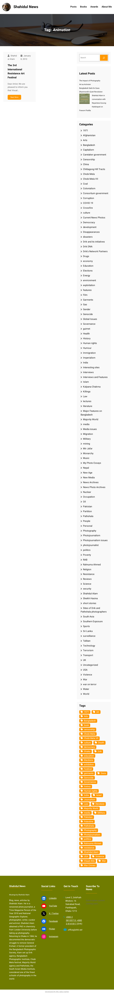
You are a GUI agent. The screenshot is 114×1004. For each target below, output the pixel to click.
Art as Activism (85, 84)
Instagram (53, 936)
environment (89, 280)
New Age (87, 472)
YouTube (53, 905)
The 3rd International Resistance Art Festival (16, 71)
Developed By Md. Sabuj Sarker (57, 991)
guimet (86, 329)
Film (85, 295)
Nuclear (87, 492)
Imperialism (89, 357)
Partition (87, 511)
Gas (85, 304)
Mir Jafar (87, 448)
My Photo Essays (92, 463)
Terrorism (88, 650)
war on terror (89, 684)
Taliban (86, 641)
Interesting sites (91, 367)
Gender (86, 309)
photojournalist (91, 545)
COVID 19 (88, 203)
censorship (89, 729)
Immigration (89, 353)
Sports (86, 626)
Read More (14, 97)
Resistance (88, 574)
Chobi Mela (89, 174)
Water (86, 689)
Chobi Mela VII (90, 179)
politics (87, 550)
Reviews (87, 579)
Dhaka (87, 751)
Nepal (86, 468)
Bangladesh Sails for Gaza (89, 88)
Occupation (89, 497)
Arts (85, 140)
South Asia (88, 616)
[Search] (104, 58)
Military (87, 439)
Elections (88, 270)
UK (84, 660)
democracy (89, 747)
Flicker (52, 928)
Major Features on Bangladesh (91, 412)
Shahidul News (25, 7)
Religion (87, 569)
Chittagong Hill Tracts (94, 169)
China (86, 164)
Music (86, 458)
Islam (86, 382)
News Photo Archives (94, 487)
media (86, 424)
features (87, 290)
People (86, 521)
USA (85, 670)
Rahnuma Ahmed (92, 564)
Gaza (103, 773)
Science (87, 584)
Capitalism (88, 150)
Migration (88, 434)
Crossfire (88, 208)
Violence (87, 674)
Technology (89, 645)
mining (86, 443)
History (87, 338)
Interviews (88, 372)
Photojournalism (91, 535)
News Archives (91, 482)
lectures (87, 401)
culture (86, 212)
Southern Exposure (93, 621)
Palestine (88, 821)
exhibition (89, 764)
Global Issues (90, 319)
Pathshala (88, 516)
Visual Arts (89, 861)
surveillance (89, 636)
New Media (89, 477)
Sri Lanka (88, 631)
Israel (99, 795)
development (89, 227)
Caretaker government (94, 154)
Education (88, 266)
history (87, 786)
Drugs (86, 256)
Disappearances (91, 232)
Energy (86, 275)
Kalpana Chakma (92, 386)
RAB (85, 559)
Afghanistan (89, 135)
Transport (88, 655)
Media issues (90, 429)
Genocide (88, 314)
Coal (85, 183)
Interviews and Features (95, 377)
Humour (87, 348)
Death (101, 742)
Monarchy (88, 453)
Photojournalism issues (95, 540)
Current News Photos (94, 217)
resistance (89, 847)
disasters (88, 237)
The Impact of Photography (89, 80)
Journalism (89, 799)
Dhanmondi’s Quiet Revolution (90, 92)
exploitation (89, 285)
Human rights (90, 343)
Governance (89, 324)
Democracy (89, 222)
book (86, 725)
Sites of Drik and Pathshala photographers (94, 610)
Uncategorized (90, 665)
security (87, 588)
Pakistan (87, 506)
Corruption (88, 198)
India (85, 362)
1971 (85, 130)
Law (85, 396)
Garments (88, 300)
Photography (89, 530)
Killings (87, 391)
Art (97, 712)
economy (88, 261)
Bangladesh (89, 145)
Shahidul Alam (90, 593)
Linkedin (53, 898)
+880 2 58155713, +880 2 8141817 (74, 920)
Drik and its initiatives (94, 241)
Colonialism (89, 188)
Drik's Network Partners (95, 251)
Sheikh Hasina (90, 598)
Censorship (89, 159)
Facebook (53, 921)
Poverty (87, 555)
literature (87, 406)
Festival (88, 769)
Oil (84, 501)
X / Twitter (54, 913)
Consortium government (95, 193)
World (86, 694)
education (89, 756)
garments (88, 773)
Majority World (90, 419)
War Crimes (89, 865)
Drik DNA (87, 246)
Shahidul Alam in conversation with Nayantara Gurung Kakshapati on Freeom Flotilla (92, 103)
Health (86, 333)
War (85, 679)
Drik (100, 751)
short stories (89, 603)
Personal (87, 526)
